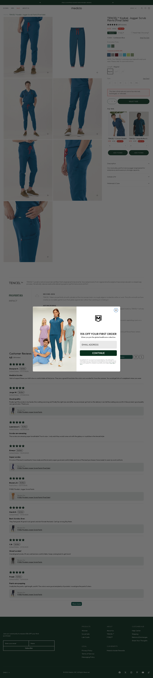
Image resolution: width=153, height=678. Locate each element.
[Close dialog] (116, 310)
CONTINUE (98, 353)
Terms (81, 364)
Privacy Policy (112, 363)
